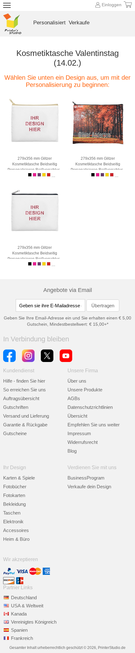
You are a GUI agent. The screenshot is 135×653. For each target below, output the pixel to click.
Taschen (11, 512)
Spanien (19, 630)
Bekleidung (14, 504)
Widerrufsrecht (83, 442)
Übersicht (77, 416)
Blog (72, 451)
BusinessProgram (86, 477)
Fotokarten (14, 495)
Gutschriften (15, 407)
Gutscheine (15, 433)
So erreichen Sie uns (24, 389)
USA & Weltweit (27, 605)
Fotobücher (14, 486)
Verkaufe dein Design (89, 486)
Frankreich (22, 638)
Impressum (79, 433)
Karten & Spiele (19, 477)
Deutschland (24, 597)
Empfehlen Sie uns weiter (94, 424)
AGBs (74, 398)
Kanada (19, 613)
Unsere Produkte (85, 389)
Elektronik (13, 521)
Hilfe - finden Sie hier (24, 381)
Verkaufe (79, 23)
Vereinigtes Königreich (34, 622)
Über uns (77, 381)
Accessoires (16, 530)
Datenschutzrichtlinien (90, 407)
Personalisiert (49, 23)
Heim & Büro (16, 539)
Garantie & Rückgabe (25, 424)
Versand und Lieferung (26, 416)
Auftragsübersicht (21, 398)
